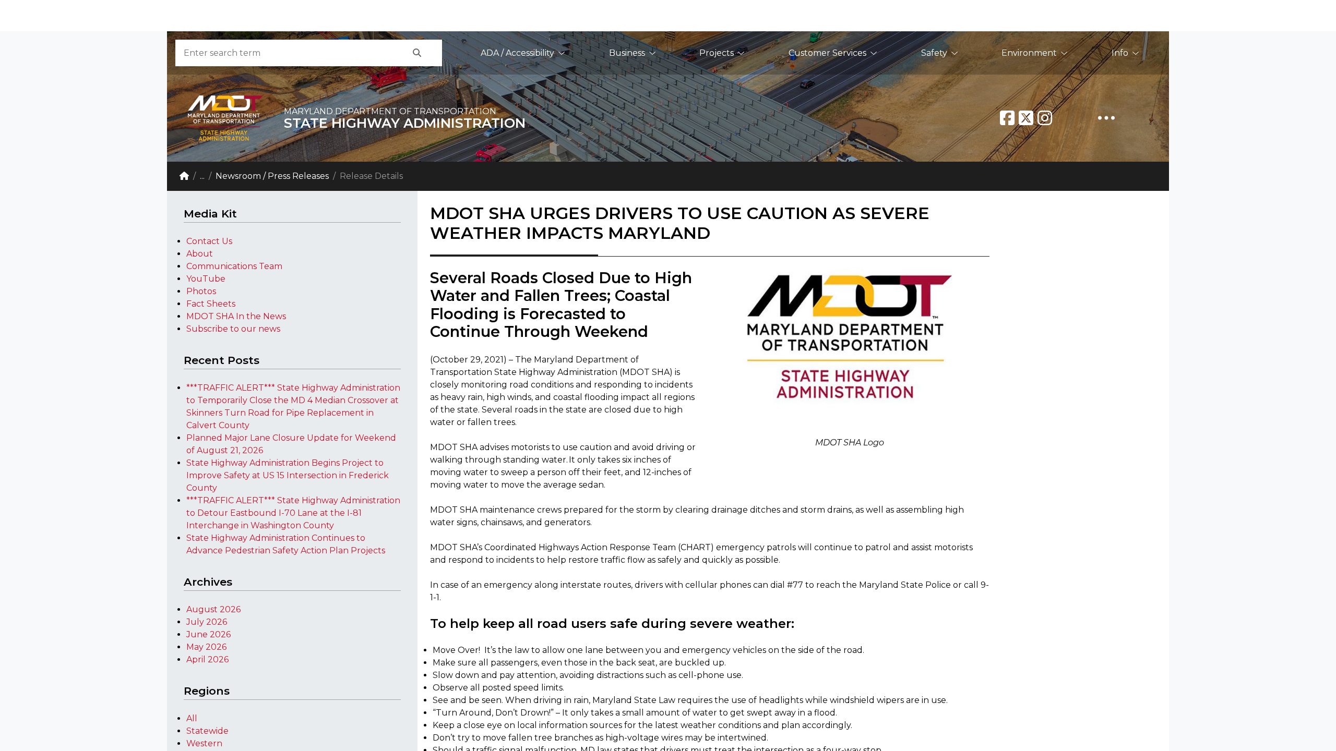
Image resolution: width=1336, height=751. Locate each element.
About (199, 254)
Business (627, 53)
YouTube (205, 279)
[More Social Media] (1106, 118)
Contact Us (209, 241)
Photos (201, 291)
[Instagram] (1044, 118)
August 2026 (213, 609)
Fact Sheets (210, 304)
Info (1120, 53)
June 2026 (208, 634)
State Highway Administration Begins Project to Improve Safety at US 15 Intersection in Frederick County (287, 475)
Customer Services (827, 53)
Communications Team (234, 266)
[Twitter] (1026, 118)
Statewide (207, 731)
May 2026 (206, 647)
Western (204, 743)
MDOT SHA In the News (236, 316)
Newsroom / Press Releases (272, 176)
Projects (716, 53)
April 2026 (207, 659)
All (191, 718)
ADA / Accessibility (517, 53)
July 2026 (206, 622)
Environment (1029, 53)
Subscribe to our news (233, 329)
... (202, 176)
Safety (934, 53)
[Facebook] (1007, 118)
